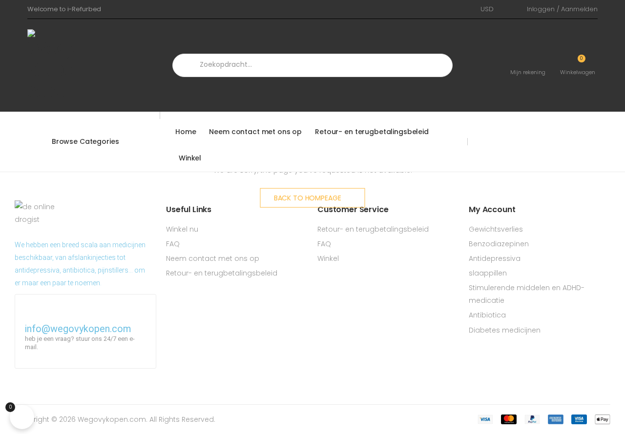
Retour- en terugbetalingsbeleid (372, 132)
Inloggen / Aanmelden (562, 9)
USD (487, 9)
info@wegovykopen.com (78, 329)
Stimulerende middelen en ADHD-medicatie (526, 294)
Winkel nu (182, 229)
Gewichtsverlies (496, 229)
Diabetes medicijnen (505, 330)
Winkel (190, 158)
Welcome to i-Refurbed (64, 9)
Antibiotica (487, 315)
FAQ (173, 244)
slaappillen (488, 273)
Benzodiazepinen (499, 244)
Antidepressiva (495, 258)
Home (185, 132)
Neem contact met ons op (255, 132)
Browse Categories (85, 141)
